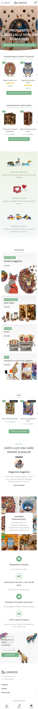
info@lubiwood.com (9, 676)
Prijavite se (10, 655)
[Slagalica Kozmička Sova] (28, 69)
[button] (3, 476)
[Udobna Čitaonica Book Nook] (28, 118)
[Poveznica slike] (11, 672)
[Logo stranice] (21, 3)
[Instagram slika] (10, 505)
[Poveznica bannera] (19, 273)
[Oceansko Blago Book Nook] (28, 408)
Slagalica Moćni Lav (10, 80)
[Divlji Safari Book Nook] (10, 408)
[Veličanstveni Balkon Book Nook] (10, 118)
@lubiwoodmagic (19, 519)
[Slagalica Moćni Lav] (10, 69)
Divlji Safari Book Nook (10, 419)
